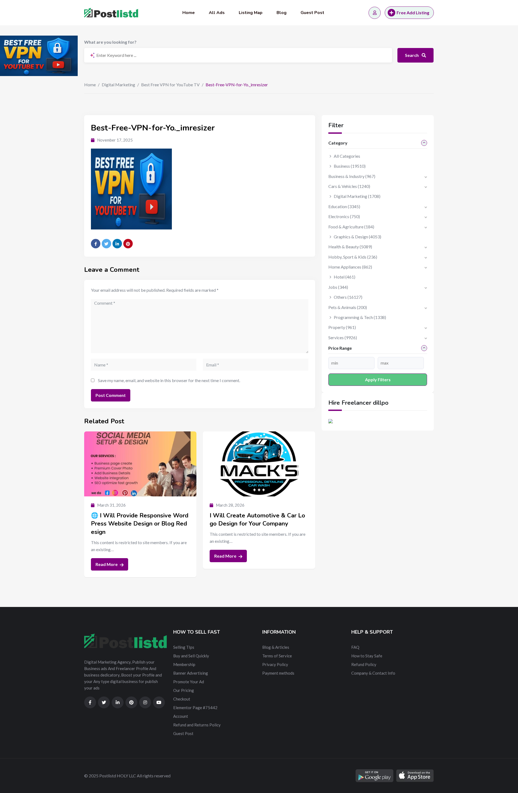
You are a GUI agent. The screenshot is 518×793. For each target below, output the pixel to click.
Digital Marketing (118, 84)
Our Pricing (183, 690)
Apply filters (378, 379)
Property (342, 327)
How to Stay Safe (366, 655)
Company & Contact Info (373, 673)
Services (342, 337)
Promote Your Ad (188, 681)
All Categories (347, 156)
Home (188, 13)
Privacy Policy (275, 664)
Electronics (344, 216)
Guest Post (312, 13)
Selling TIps (183, 647)
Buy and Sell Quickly (191, 655)
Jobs (338, 287)
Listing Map (251, 13)
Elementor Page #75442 (195, 707)
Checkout (181, 698)
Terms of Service (277, 655)
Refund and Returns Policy (197, 724)
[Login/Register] (375, 13)
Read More (107, 564)
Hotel (344, 276)
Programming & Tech (360, 317)
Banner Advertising (190, 673)
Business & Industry (351, 176)
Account (180, 716)
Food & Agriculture (351, 226)
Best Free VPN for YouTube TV (170, 84)
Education (344, 206)
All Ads (217, 13)
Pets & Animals (347, 307)
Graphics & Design (357, 236)
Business (350, 166)
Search (412, 55)
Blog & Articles (275, 647)
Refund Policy (363, 664)
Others (348, 297)
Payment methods (278, 673)
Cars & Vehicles (349, 186)
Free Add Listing (413, 12)
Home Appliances (350, 266)
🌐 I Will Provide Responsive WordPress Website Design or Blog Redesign (139, 523)
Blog (282, 13)
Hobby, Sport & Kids (352, 256)
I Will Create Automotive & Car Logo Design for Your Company (257, 519)
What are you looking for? (110, 41)
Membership (184, 664)
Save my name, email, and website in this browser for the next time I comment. (169, 380)
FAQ (355, 647)
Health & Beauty (350, 246)
